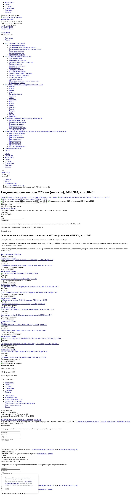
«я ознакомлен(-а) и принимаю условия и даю (40, 449)
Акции (7, 40)
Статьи (7, 154)
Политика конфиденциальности (87, 421)
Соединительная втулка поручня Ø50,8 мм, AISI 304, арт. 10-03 (23, 357)
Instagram (29, 420)
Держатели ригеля (15, 64)
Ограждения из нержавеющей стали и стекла (25, 49)
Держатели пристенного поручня (21, 62)
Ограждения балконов (17, 45)
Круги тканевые (15, 141)
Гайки (11, 92)
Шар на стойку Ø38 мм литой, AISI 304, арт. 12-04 (19, 279)
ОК (7, 488)
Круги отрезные (15, 144)
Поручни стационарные (17, 128)
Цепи (11, 113)
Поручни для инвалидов (33, 118)
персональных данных (45, 454)
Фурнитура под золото (17, 83)
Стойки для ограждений (17, 77)
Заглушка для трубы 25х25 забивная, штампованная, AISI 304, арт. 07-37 (26, 315)
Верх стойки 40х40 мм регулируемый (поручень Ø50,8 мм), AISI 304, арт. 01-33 (29, 292)
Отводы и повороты (16, 70)
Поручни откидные (16, 126)
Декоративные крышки (17, 60)
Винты (11, 90)
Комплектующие (25, 56)
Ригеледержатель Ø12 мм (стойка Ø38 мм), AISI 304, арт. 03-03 (23, 330)
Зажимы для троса (15, 94)
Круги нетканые (15, 143)
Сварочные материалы (13, 148)
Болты (11, 88)
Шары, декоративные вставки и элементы (24, 81)
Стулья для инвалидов (17, 129)
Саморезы (12, 107)
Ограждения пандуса (16, 53)
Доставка (8, 6)
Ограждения (20, 43)
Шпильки (12, 116)
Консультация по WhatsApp (11, 254)
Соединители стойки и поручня (20, 73)
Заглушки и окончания (17, 66)
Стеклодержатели (15, 58)
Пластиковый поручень (17, 71)
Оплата (7, 4)
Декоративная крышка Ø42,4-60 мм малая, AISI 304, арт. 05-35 (23, 304)
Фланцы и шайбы (15, 79)
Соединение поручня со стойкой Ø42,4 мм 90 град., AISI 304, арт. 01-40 (26, 265)
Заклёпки (12, 96)
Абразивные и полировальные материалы (51, 131)
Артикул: (4, 205)
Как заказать (9, 2)
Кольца (11, 101)
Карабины (12, 100)
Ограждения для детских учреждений (22, 47)
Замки (11, 98)
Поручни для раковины (17, 122)
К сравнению (5, 208)
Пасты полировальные (17, 146)
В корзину (5, 220)
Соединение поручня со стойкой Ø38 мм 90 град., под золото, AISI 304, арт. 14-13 (30, 344)
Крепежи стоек (14, 68)
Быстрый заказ (6, 231)
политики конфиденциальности (43, 449)
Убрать (13, 208)
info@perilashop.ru (7, 29)
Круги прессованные (16, 137)
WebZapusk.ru (125, 421)
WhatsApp (37, 420)
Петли (11, 105)
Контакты (8, 10)
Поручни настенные (16, 124)
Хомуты (12, 111)
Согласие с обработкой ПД (109, 421)
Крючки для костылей (17, 120)
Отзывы (8, 12)
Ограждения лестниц (16, 51)
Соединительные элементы (19, 75)
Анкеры (12, 86)
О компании (9, 8)
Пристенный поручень (17, 55)
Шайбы (11, 115)
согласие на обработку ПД (68, 449)
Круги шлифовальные (17, 133)
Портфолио (9, 38)
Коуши (11, 103)
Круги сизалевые (15, 139)
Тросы (11, 109)
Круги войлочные (15, 135)
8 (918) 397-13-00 (7, 27)
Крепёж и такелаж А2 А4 (34, 85)
